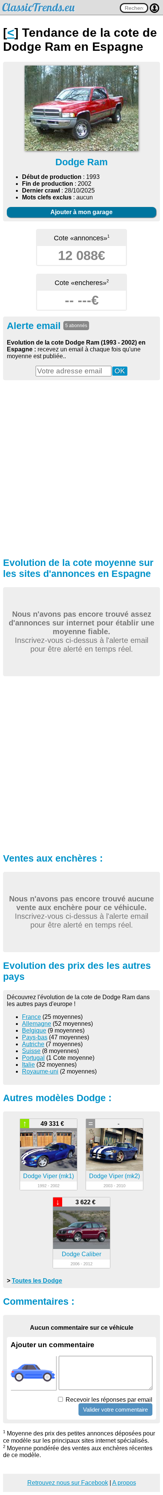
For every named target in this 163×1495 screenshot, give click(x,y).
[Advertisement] (81, 467)
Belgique (34, 1030)
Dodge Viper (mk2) (114, 1176)
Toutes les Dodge (37, 1280)
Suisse (31, 1051)
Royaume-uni (40, 1071)
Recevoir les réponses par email (108, 1399)
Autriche (33, 1044)
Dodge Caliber (81, 1254)
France (31, 1017)
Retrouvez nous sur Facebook (67, 1482)
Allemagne (36, 1023)
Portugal (33, 1058)
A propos (124, 1482)
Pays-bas (34, 1037)
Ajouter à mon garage (81, 212)
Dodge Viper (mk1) (48, 1176)
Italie (28, 1064)
